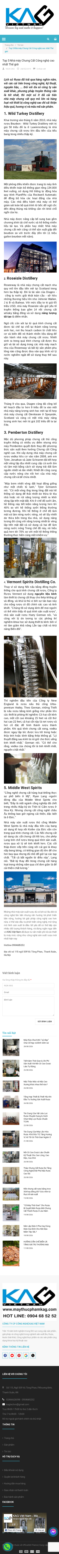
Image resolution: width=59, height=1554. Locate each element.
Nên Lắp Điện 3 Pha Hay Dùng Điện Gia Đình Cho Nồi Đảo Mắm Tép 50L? (37, 1229)
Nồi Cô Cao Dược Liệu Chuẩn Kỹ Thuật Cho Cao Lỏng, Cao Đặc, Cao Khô (36, 1155)
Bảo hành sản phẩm (13, 1497)
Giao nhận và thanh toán (15, 1490)
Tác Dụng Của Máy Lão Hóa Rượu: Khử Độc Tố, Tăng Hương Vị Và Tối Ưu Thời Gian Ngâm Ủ (38, 1134)
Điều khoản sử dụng (13, 1470)
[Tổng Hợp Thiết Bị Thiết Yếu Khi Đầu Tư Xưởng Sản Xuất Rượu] (11, 1102)
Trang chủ (10, 45)
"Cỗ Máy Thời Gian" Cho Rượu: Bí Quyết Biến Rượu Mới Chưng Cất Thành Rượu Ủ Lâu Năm (37, 1208)
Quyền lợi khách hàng (14, 1477)
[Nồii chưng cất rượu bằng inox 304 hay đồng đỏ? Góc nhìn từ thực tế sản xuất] (11, 1194)
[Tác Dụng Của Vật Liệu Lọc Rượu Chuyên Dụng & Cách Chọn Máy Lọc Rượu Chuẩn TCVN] (11, 1118)
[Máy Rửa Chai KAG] (11, 1047)
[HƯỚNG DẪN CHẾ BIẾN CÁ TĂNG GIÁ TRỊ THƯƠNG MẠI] (11, 1253)
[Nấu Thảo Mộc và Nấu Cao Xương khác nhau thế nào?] (11, 1086)
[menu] (4, 39)
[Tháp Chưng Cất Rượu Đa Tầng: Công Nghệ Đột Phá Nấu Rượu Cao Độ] (11, 1175)
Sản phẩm (8, 1444)
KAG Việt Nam (14, 932)
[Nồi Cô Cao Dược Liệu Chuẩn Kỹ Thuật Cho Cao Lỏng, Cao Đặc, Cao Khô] (11, 1157)
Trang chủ (8, 1438)
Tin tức (7, 1451)
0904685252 (28, 1399)
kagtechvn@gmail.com (17, 1404)
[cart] (55, 39)
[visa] (29, 1551)
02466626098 (13, 1399)
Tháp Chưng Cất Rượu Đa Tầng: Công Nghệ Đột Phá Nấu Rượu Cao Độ (38, 1171)
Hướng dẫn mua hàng (14, 1483)
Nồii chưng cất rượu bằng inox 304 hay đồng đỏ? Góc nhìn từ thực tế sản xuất (37, 1192)
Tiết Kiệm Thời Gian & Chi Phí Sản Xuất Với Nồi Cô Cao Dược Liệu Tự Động (37, 1064)
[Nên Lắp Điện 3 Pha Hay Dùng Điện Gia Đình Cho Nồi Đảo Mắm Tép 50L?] (11, 1231)
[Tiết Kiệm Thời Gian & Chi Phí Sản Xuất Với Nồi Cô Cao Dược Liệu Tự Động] (11, 1068)
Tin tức (20, 45)
